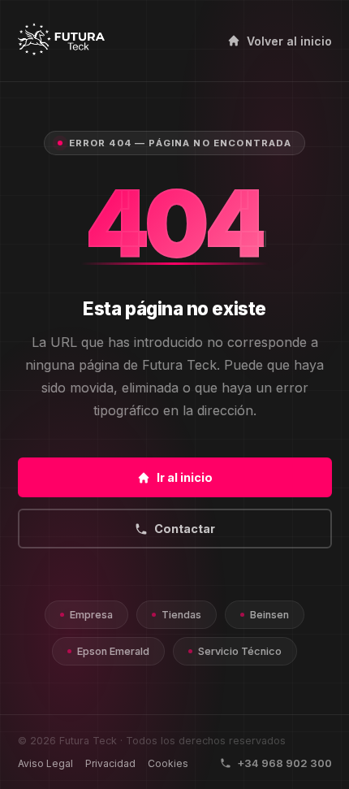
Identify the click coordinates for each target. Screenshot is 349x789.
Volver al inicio (289, 41)
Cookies (168, 763)
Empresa (91, 615)
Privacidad (110, 763)
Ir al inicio (185, 477)
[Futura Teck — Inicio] (61, 41)
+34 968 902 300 (284, 762)
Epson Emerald (113, 651)
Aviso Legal (45, 763)
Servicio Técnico (240, 651)
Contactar (184, 528)
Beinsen (269, 615)
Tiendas (181, 615)
